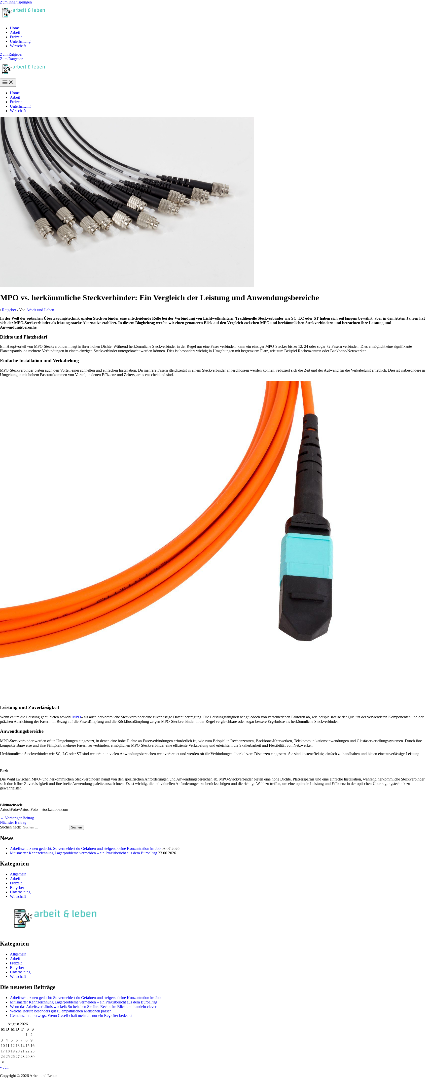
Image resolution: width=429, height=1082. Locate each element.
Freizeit (16, 37)
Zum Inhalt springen (16, 2)
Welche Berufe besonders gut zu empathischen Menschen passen (60, 1011)
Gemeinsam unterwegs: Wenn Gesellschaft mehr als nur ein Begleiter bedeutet (71, 1015)
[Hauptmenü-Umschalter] (8, 83)
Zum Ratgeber (11, 59)
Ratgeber (9, 310)
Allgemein (18, 874)
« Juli (4, 1067)
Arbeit (15, 32)
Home (15, 28)
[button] (214, 54)
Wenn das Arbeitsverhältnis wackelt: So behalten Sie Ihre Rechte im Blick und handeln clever (83, 1006)
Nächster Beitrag (15, 822)
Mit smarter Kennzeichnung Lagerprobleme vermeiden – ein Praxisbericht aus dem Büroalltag (83, 853)
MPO (76, 717)
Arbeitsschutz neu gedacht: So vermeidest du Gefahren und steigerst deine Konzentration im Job (85, 848)
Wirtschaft (18, 46)
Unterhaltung (20, 41)
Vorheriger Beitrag (17, 818)
